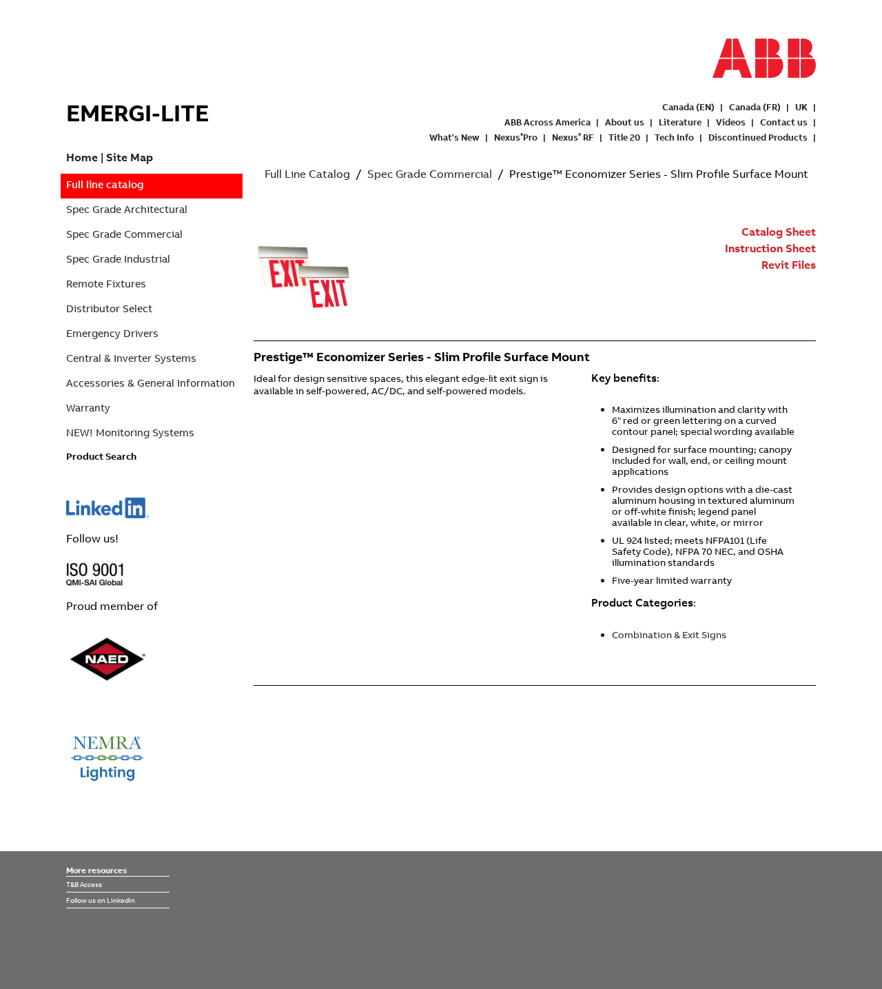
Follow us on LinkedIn (100, 900)
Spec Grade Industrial (118, 258)
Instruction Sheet (770, 248)
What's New (454, 137)
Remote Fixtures (106, 283)
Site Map (129, 157)
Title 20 (624, 137)
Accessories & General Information (150, 382)
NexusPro (515, 137)
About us (624, 122)
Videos (731, 122)
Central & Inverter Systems (131, 358)
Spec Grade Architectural (126, 209)
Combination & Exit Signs (669, 635)
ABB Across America (547, 122)
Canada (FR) (755, 106)
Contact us (784, 122)
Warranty (88, 407)
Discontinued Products (758, 137)
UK (801, 106)
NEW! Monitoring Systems (130, 432)
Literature (680, 122)
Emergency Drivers (112, 333)
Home (82, 157)
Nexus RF (573, 137)
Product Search (101, 456)
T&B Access (84, 884)
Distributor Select (109, 308)
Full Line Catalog (307, 174)
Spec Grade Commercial (124, 234)
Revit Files (788, 265)
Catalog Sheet (778, 231)
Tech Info (674, 137)
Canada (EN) (688, 106)
